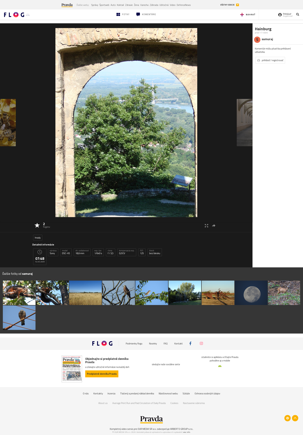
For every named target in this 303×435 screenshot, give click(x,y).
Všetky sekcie (227, 4)
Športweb (104, 5)
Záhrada (154, 5)
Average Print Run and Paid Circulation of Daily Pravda (139, 403)
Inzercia (111, 393)
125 (142, 252)
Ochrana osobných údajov (207, 393)
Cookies (174, 403)
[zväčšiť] (206, 225)
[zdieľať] (213, 225)
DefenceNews (184, 5)
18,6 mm (82, 252)
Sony (53, 252)
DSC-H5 (66, 252)
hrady (38, 237)
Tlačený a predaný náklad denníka (137, 393)
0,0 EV (126, 252)
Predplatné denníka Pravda (102, 374)
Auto (113, 5)
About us (103, 403)
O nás (86, 393)
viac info (186, 432)
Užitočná (164, 5)
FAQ (166, 343)
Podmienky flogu (134, 343)
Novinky (153, 343)
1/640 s (98, 252)
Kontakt (178, 343)
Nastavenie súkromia (194, 403)
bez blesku (154, 252)
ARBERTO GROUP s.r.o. (181, 429)
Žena (136, 5)
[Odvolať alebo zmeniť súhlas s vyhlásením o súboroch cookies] (287, 418)
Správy (94, 5)
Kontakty (98, 393)
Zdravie (129, 5)
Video (172, 5)
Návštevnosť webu (168, 393)
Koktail (120, 5)
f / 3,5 (110, 252)
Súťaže (186, 393)
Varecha (144, 5)
